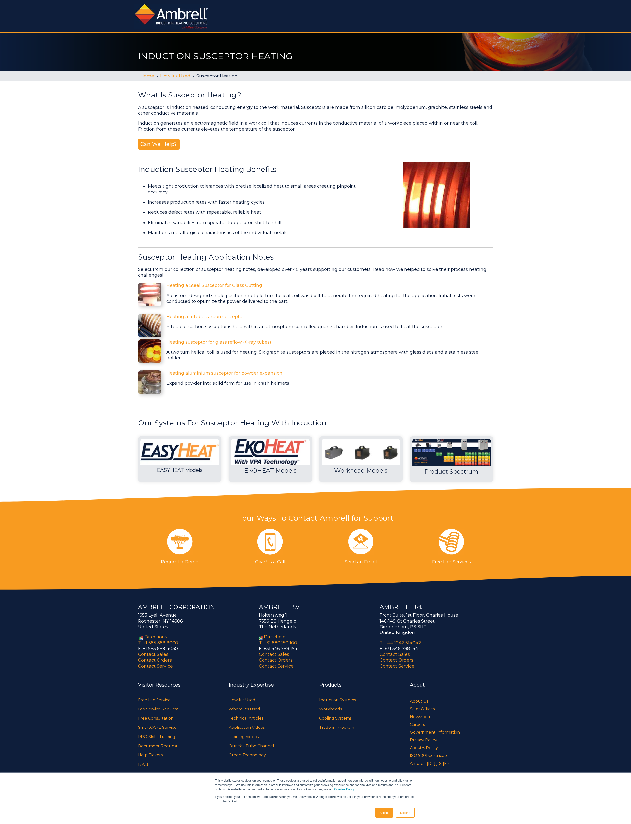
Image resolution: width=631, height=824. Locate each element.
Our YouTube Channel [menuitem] (251, 746)
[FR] (447, 763)
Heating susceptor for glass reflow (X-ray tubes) (218, 342)
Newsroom (420, 716)
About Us (419, 701)
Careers (417, 724)
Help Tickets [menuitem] (150, 755)
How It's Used (175, 76)
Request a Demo (179, 562)
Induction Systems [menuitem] (337, 700)
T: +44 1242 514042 (400, 643)
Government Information (435, 732)
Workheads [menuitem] (330, 709)
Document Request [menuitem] (158, 746)
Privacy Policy (423, 740)
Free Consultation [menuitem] (156, 718)
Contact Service (155, 666)
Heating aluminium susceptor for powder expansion (224, 373)
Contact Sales (153, 654)
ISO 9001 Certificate (429, 755)
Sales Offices (422, 709)
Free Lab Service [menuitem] (154, 700)
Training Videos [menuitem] (244, 736)
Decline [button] (405, 812)
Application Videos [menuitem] (247, 727)
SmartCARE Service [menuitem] (157, 727)
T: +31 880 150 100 (278, 643)
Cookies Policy (344, 789)
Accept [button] (384, 812)
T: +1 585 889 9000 (158, 643)
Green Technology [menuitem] (247, 755)
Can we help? (158, 144)
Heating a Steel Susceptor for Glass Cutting (214, 285)
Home (147, 76)
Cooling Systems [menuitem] (335, 718)
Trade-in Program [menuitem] (336, 727)
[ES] (439, 763)
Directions (155, 637)
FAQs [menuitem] (143, 764)
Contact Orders (155, 660)
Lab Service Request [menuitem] (158, 709)
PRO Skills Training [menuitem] (156, 736)
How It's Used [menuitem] (242, 700)
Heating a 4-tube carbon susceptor (205, 316)
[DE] (431, 763)
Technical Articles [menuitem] (246, 718)
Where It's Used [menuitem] (244, 709)
